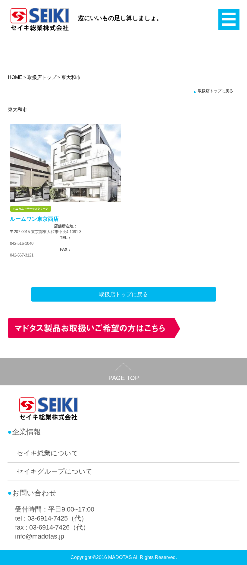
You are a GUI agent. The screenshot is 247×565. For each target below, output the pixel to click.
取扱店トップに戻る (215, 91)
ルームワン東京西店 (34, 219)
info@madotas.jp (39, 536)
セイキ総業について (47, 453)
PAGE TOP (123, 378)
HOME (15, 77)
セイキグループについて (54, 471)
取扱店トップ (41, 77)
